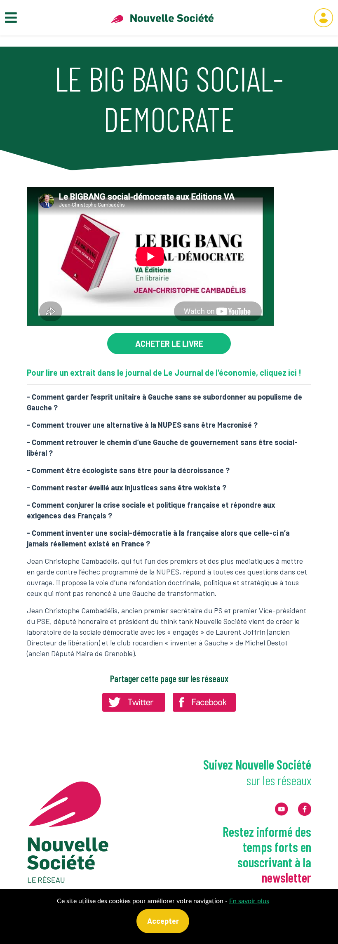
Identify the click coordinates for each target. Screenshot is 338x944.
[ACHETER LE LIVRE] (169, 343)
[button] (323, 18)
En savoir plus (249, 901)
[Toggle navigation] (11, 17)
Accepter (163, 920)
